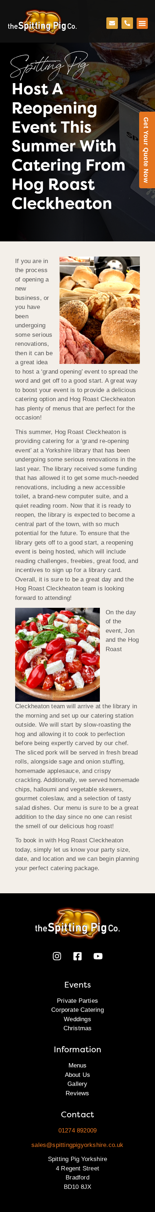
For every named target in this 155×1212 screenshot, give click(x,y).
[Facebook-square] (77, 956)
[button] (142, 23)
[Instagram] (57, 956)
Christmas (77, 1028)
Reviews (77, 1093)
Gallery (77, 1083)
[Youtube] (98, 956)
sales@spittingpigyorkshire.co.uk (77, 1145)
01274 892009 (77, 1130)
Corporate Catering (77, 1009)
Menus (77, 1065)
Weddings (77, 1019)
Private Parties (77, 1000)
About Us (77, 1074)
